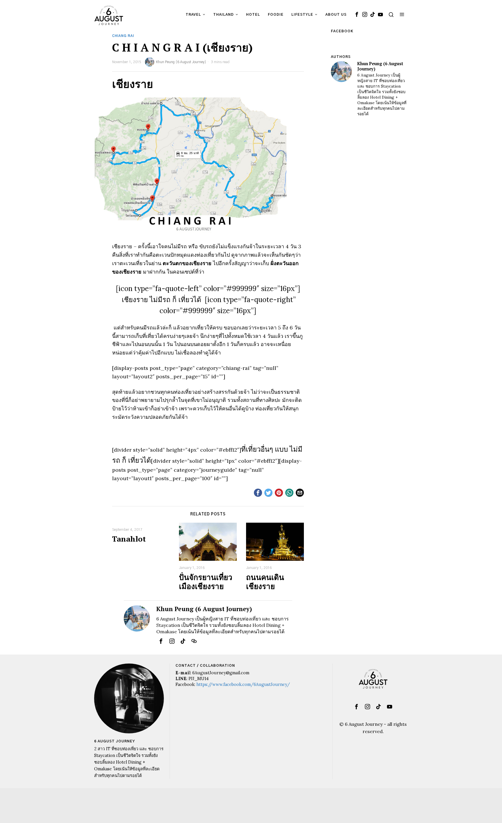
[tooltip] (356, 14)
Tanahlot (129, 538)
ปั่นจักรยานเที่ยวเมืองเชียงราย (205, 582)
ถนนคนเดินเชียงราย (265, 582)
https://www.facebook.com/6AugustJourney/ (243, 684)
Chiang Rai (123, 36)
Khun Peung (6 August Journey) (181, 62)
